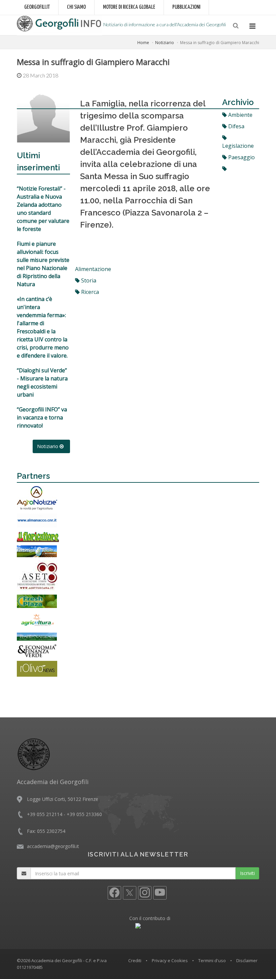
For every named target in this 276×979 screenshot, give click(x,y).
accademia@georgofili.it (53, 846)
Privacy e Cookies (170, 960)
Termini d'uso (212, 960)
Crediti (134, 960)
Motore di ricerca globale (129, 7)
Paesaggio (241, 157)
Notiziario (164, 42)
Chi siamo (76, 7)
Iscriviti (247, 873)
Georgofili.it (37, 7)
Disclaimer (246, 960)
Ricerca (89, 292)
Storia (88, 280)
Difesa (235, 126)
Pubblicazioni (186, 7)
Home (143, 42)
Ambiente (239, 115)
